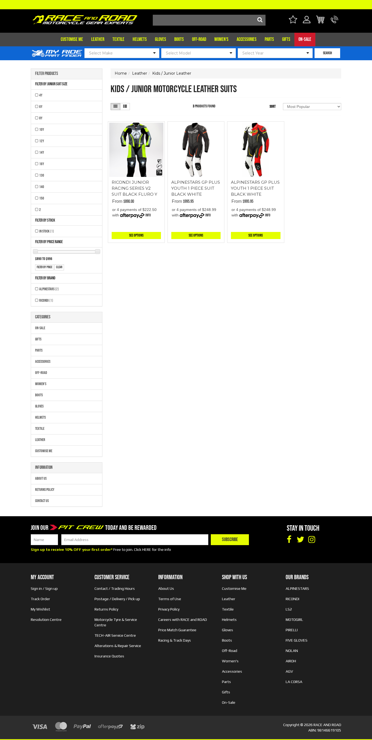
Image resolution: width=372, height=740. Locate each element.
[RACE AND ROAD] (85, 18)
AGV (289, 671)
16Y (41, 164)
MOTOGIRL (294, 619)
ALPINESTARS (49, 289)
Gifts (286, 39)
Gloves (160, 39)
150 (41, 198)
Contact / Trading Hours (114, 588)
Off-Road (199, 39)
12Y (41, 141)
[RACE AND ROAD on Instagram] (311, 539)
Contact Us (42, 501)
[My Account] (306, 22)
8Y (40, 118)
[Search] (260, 20)
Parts (269, 39)
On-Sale (304, 39)
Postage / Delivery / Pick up (117, 599)
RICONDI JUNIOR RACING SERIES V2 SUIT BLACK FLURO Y (134, 188)
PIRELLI (292, 630)
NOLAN (292, 650)
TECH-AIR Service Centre (115, 635)
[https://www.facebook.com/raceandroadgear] (288, 539)
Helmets (140, 39)
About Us (41, 478)
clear (59, 267)
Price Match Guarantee (177, 630)
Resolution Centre (46, 619)
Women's (221, 39)
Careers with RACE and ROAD (182, 619)
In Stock (46, 231)
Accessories (247, 39)
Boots (179, 39)
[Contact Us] (334, 22)
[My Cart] (320, 20)
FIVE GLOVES (296, 640)
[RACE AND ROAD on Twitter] (300, 539)
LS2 (289, 609)
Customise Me (72, 39)
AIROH (291, 661)
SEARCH (327, 53)
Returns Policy (44, 489)
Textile (118, 39)
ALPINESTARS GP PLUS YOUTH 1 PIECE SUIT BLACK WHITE (195, 188)
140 (41, 187)
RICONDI (46, 300)
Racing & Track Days (174, 640)
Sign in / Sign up (44, 588)
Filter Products (46, 73)
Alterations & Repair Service (117, 646)
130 (41, 175)
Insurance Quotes (109, 656)
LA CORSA (294, 681)
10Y (41, 129)
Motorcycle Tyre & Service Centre (115, 622)
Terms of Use (169, 599)
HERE (146, 549)
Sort (273, 106)
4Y (40, 95)
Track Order (40, 599)
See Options (136, 235)
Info (148, 215)
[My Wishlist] (292, 20)
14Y (41, 152)
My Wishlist (40, 609)
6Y (40, 106)
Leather (97, 39)
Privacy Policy (168, 609)
